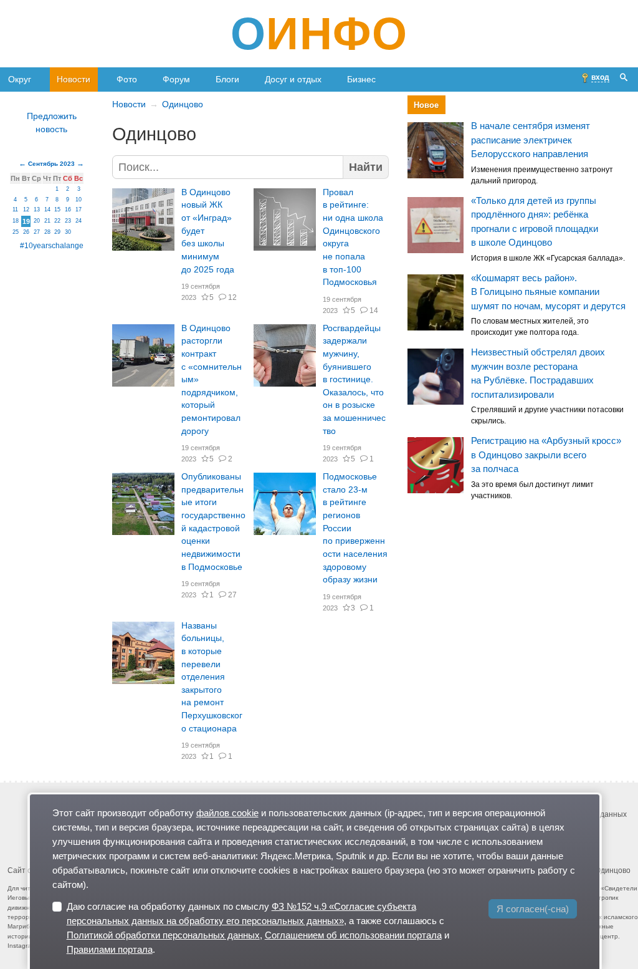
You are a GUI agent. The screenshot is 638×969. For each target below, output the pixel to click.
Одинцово (182, 104)
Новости (73, 79)
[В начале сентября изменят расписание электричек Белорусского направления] (435, 150)
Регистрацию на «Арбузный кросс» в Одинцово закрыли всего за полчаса (546, 455)
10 (78, 199)
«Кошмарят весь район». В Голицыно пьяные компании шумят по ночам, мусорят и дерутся (548, 291)
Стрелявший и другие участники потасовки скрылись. (547, 416)
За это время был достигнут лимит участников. (532, 490)
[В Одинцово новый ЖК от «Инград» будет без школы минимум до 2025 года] (143, 219)
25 (15, 232)
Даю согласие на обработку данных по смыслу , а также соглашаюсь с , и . (258, 928)
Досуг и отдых (293, 79)
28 (47, 232)
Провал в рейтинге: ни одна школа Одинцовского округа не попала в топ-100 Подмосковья (353, 237)
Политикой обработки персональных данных (163, 935)
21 (47, 221)
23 (68, 221)
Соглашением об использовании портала (353, 935)
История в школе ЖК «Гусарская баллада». (548, 258)
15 (57, 209)
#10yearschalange (51, 245)
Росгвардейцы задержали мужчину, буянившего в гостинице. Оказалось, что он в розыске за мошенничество (354, 380)
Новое (426, 105)
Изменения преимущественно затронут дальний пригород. (542, 175)
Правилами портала (110, 949)
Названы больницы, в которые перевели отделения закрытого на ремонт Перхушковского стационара (211, 677)
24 (78, 221)
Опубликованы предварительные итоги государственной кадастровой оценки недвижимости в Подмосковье (213, 521)
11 (15, 209)
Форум (176, 79)
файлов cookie (227, 813)
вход (600, 77)
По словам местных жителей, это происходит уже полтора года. (530, 327)
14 (373, 310)
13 (37, 209)
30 (68, 232)
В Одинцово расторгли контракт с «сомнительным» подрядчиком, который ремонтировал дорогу (211, 380)
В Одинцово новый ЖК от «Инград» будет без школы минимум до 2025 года (207, 231)
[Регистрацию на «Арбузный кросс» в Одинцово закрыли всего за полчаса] (435, 465)
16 (68, 209)
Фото (127, 79)
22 (57, 221)
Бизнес (361, 79)
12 (232, 297)
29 (57, 232)
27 (232, 595)
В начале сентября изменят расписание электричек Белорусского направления (530, 140)
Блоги (227, 79)
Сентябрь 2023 (51, 163)
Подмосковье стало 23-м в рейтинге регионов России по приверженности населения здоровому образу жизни (355, 528)
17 (78, 209)
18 (15, 221)
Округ (19, 79)
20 (37, 221)
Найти (366, 167)
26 (26, 232)
